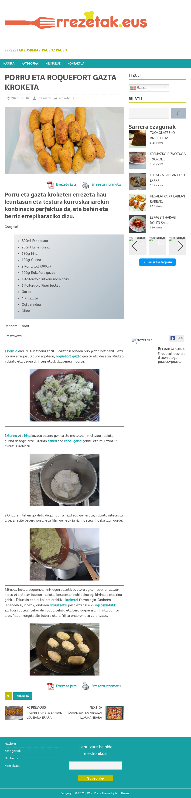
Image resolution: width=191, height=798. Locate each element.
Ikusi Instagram (159, 262)
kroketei (72, 600)
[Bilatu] (178, 113)
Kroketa (64, 98)
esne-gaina (73, 441)
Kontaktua (76, 63)
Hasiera (8, 63)
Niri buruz (53, 63)
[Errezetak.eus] (143, 342)
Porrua (12, 351)
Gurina (12, 436)
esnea (53, 441)
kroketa (23, 696)
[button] (157, 252)
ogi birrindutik (105, 605)
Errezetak (44, 98)
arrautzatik (58, 605)
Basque (143, 88)
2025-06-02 (20, 98)
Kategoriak (30, 63)
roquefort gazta (68, 356)
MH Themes (122, 793)
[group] (138, 246)
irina (27, 436)
